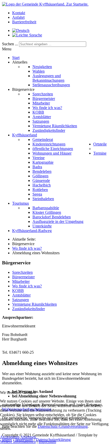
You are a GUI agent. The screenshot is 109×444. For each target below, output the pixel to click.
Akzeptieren (10, 437)
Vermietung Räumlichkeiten (34, 304)
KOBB (18, 290)
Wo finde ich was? (27, 286)
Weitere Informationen (18, 441)
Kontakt (18, 13)
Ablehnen (28, 437)
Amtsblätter (21, 295)
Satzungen (20, 300)
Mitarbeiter (21, 281)
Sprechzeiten (22, 272)
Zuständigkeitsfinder (28, 309)
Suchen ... (10, 44)
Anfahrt (18, 17)
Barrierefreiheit (24, 22)
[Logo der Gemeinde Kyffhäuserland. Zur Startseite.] (45, 4)
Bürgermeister (23, 277)
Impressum (47, 441)
